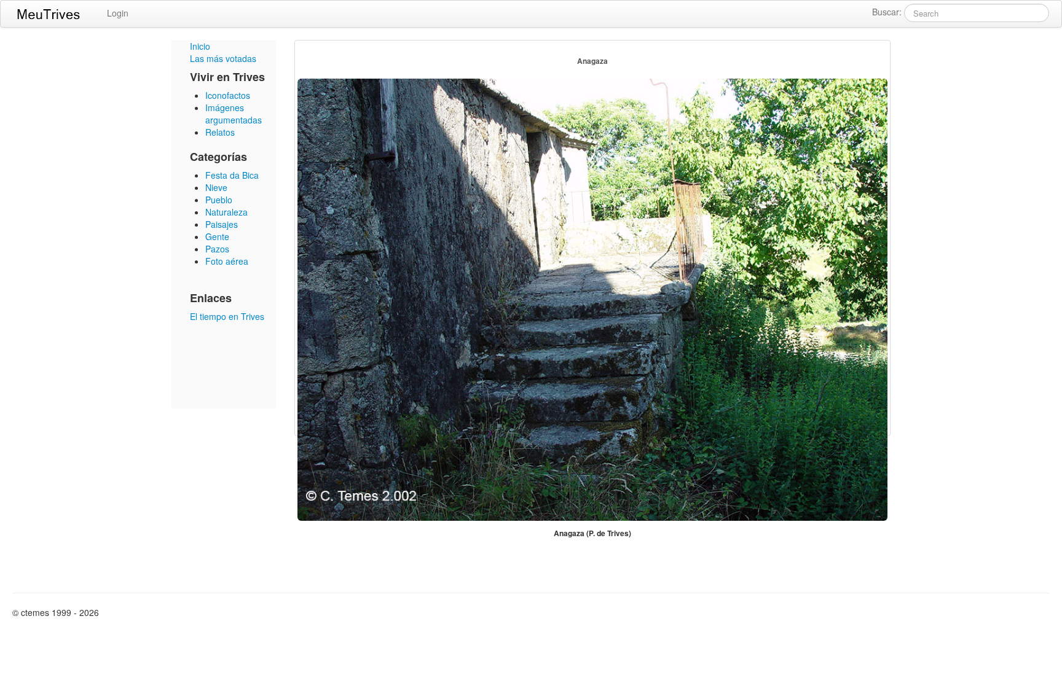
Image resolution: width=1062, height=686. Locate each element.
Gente (217, 236)
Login (117, 13)
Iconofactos (227, 95)
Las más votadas (223, 58)
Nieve (216, 187)
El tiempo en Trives (227, 316)
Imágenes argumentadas (233, 113)
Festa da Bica (232, 175)
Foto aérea (226, 261)
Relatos (220, 132)
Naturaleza (226, 212)
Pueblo (218, 199)
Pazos (217, 249)
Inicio (200, 46)
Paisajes (221, 224)
